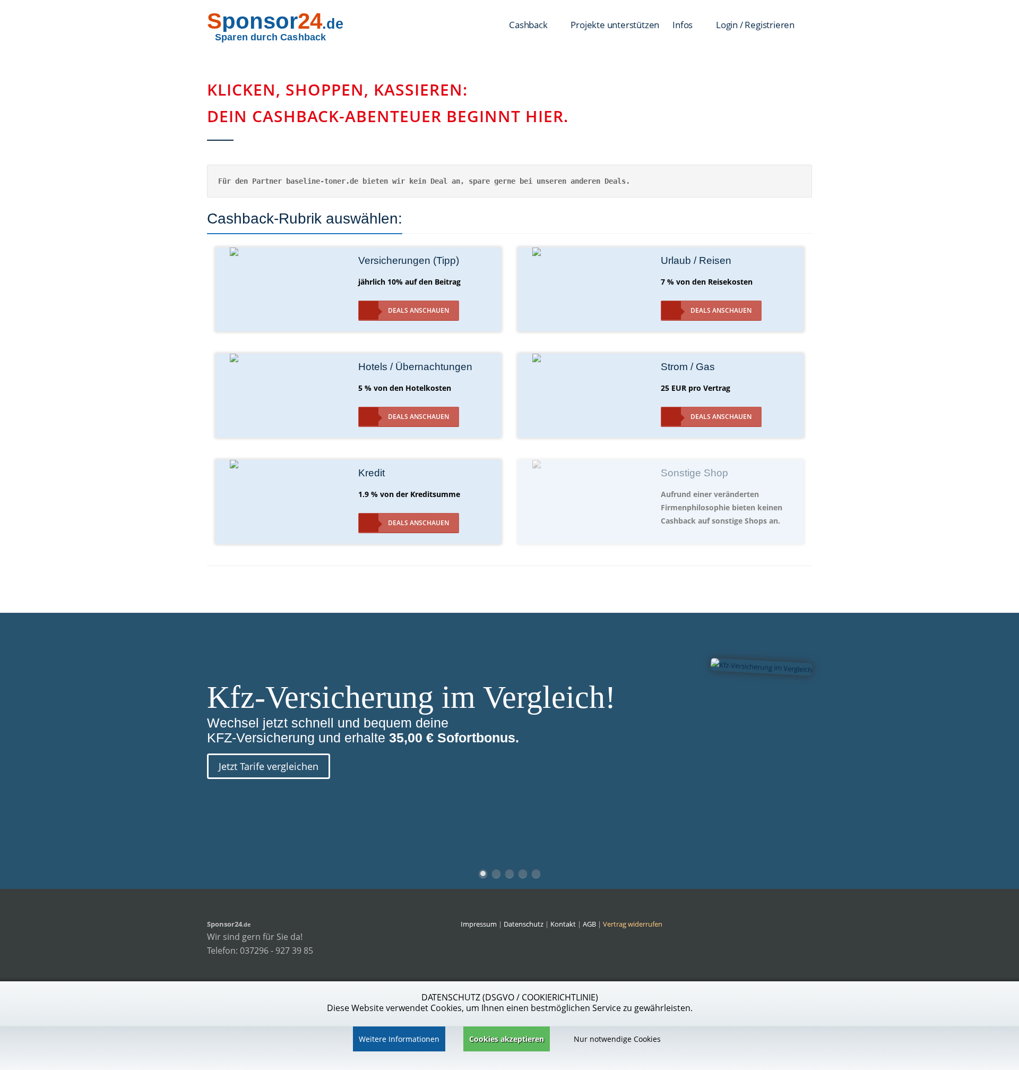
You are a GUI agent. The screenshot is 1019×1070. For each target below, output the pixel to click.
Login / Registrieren (755, 25)
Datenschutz (523, 924)
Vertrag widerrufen (632, 924)
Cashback (529, 25)
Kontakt (563, 924)
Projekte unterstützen (615, 25)
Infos (683, 25)
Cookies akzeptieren (506, 1039)
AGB (589, 924)
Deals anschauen (418, 310)
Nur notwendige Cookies (617, 1039)
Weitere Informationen (399, 1039)
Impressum (479, 924)
